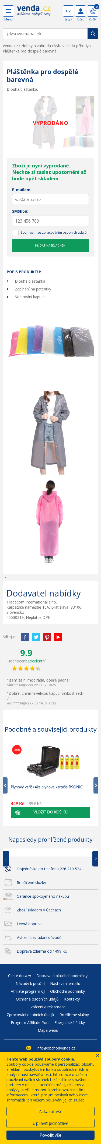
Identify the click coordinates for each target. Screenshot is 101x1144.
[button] (50, 812)
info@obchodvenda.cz (56, 1048)
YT (58, 637)
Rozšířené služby (31, 882)
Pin (47, 637)
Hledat (93, 33)
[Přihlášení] (80, 11)
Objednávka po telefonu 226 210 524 (49, 868)
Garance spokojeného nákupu (43, 896)
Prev (9, 859)
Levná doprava (30, 923)
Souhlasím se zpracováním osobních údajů (54, 232)
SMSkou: (20, 211)
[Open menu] (8, 11)
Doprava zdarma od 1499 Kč (42, 951)
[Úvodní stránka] (34, 14)
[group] (50, 781)
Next (93, 859)
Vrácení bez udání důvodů (39, 937)
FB (25, 637)
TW (36, 637)
